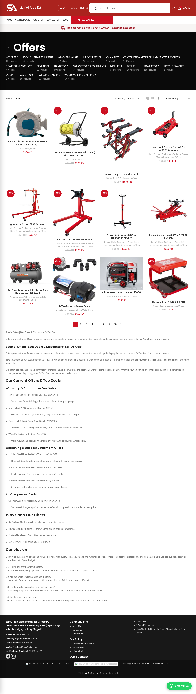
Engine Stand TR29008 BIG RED (74, 239)
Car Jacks (176, 154)
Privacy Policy (78, 651)
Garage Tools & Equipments (118, 178)
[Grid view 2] (147, 99)
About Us (76, 626)
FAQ (168, 664)
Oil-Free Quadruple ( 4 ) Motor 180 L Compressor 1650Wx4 (27, 291)
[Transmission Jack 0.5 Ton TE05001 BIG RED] (168, 210)
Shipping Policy (79, 648)
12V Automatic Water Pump (74, 306)
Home (9, 99)
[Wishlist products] (173, 8)
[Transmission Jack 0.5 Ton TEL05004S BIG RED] (121, 210)
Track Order (158, 664)
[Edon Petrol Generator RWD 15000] (121, 273)
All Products (77, 634)
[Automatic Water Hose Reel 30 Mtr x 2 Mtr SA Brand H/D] (28, 122)
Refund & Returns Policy (83, 644)
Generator (110, 296)
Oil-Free (27, 297)
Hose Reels (24, 149)
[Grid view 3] (152, 99)
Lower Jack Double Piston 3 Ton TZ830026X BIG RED (168, 149)
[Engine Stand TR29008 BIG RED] (75, 212)
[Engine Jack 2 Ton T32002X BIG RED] (28, 205)
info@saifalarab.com (145, 625)
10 (115, 324)
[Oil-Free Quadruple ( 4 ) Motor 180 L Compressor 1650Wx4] (28, 272)
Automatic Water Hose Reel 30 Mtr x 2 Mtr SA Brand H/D (27, 143)
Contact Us (77, 630)
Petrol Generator (123, 296)
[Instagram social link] (13, 658)
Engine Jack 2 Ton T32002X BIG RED (27, 224)
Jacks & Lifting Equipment (160, 154)
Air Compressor (16, 297)
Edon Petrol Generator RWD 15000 (121, 292)
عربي (62, 8)
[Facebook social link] (8, 658)
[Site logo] (12, 8)
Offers (33, 149)
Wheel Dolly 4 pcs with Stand (121, 174)
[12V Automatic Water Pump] (75, 280)
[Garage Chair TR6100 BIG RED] (168, 278)
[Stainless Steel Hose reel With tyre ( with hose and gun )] (75, 128)
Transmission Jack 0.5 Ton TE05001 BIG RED (168, 237)
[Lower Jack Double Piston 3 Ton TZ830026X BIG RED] (168, 125)
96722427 (141, 622)
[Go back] (9, 47)
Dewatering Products (65, 310)
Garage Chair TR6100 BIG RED (168, 302)
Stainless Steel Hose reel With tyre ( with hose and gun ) (75, 154)
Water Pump (87, 310)
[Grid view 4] (157, 99)
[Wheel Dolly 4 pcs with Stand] (121, 139)
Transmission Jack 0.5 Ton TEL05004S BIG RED (121, 237)
